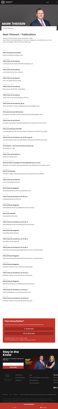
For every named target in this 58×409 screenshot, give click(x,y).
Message (44, 407)
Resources (5, 394)
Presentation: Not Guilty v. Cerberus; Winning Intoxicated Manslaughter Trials (23, 114)
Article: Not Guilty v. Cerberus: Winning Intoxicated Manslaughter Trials (21, 106)
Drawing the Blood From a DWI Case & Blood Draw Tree (17, 190)
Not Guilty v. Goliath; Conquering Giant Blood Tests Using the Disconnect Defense (23, 173)
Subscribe (13, 367)
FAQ (10, 394)
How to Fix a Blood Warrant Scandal (12, 80)
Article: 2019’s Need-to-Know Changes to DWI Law (16, 97)
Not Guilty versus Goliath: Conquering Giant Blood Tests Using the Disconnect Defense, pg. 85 (26, 165)
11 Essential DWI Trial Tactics (10, 216)
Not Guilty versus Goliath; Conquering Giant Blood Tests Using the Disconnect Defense (25, 122)
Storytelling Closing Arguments (11, 233)
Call (15, 407)
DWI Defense (18, 375)
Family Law (18, 380)
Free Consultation (34, 383)
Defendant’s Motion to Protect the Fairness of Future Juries (18, 266)
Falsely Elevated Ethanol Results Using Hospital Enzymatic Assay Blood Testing (23, 249)
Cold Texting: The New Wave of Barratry (13, 72)
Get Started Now (29, 333)
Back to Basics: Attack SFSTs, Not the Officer (14, 89)
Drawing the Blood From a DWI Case (12, 199)
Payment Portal (33, 380)
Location (15, 394)
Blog (30, 375)
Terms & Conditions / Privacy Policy (39, 377)
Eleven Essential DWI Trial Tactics (11, 182)
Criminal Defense (20, 377)
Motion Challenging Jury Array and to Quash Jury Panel (17, 292)
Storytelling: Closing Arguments (11, 241)
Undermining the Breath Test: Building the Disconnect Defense (18, 207)
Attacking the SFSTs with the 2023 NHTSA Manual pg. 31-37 (18, 63)
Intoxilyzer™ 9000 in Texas (10, 156)
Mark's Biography (9, 28)
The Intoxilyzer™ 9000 (9, 148)
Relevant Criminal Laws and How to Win (13, 55)
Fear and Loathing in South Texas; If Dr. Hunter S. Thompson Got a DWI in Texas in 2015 (25, 131)
